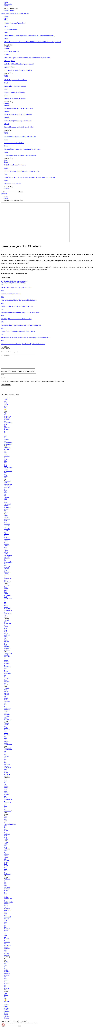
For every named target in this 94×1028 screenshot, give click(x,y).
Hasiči (6, 83)
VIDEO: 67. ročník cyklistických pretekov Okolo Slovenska (21, 171)
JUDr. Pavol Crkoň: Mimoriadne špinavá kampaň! (19, 64)
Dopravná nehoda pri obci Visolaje (14, 92)
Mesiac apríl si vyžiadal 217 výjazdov (15, 98)
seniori (25, 281)
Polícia (6, 76)
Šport (6, 160)
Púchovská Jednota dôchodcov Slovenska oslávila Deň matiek (22, 149)
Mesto (6, 18)
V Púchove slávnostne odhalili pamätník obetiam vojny (20, 155)
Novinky (7, 46)
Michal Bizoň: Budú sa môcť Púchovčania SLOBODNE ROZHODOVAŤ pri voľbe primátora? (32, 42)
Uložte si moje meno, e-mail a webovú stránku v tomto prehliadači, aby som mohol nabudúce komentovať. (33, 381)
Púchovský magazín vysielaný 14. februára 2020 (18, 108)
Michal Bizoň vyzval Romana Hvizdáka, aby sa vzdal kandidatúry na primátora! (27, 58)
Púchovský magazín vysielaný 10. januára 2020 (18, 114)
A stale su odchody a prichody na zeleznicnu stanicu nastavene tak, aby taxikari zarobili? (7, 944)
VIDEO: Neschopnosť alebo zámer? (15, 23)
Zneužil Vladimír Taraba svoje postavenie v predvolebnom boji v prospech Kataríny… (29, 35)
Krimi (6, 75)
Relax (6, 132)
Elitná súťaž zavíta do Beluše (12, 184)
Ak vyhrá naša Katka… (11, 29)
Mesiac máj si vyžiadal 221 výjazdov (15, 86)
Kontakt (6, 188)
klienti (19, 281)
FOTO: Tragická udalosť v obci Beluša (15, 80)
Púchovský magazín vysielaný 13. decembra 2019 (18, 127)
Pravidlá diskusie (9, 10)
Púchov (6, 16)
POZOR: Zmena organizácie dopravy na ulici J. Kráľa (20, 136)
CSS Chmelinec (5, 281)
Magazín (6, 103)
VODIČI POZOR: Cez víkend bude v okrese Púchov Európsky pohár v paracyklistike (29, 177)
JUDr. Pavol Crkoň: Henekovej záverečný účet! (18, 70)
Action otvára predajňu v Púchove (14, 143)
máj (22, 281)
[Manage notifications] (3, 1024)
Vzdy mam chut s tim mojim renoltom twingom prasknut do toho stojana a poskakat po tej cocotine (7, 975)
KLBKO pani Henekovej (11, 51)
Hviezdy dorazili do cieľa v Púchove (15, 165)
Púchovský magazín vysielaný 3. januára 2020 (17, 121)
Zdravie (6, 1016)
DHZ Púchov (14, 281)
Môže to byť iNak (9, 61)
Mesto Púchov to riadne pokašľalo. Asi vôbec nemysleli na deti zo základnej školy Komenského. (8, 733)
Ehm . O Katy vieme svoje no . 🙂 (6, 404)
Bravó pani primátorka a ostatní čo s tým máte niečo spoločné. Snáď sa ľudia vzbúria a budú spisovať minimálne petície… (7, 635)
